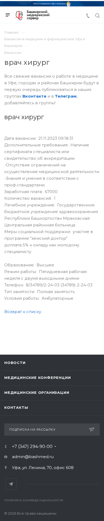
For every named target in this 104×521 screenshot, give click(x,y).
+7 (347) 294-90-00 (32, 446)
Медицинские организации (36, 392)
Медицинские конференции (37, 377)
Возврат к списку (22, 311)
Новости (15, 362)
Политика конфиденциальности (33, 500)
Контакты (16, 407)
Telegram (11, 484)
